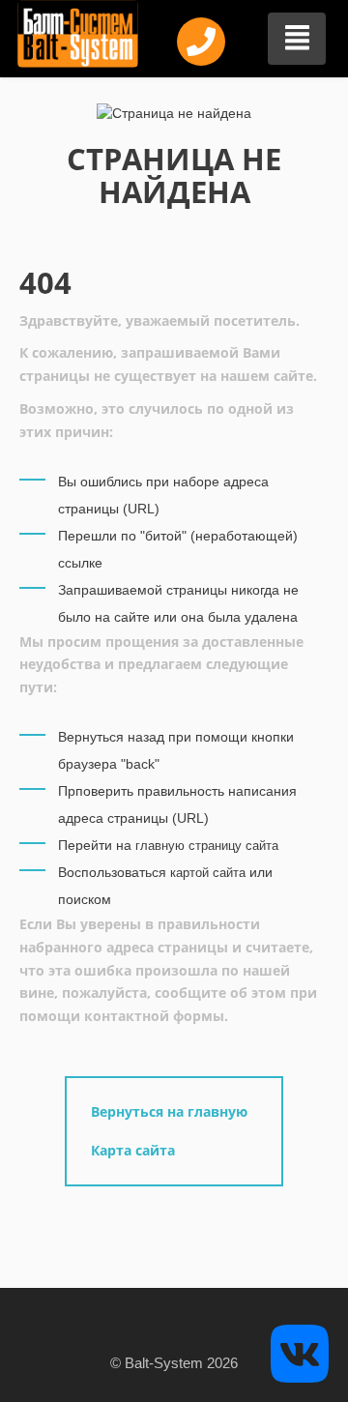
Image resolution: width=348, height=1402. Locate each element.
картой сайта (208, 872)
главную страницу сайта (206, 845)
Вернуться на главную (169, 1111)
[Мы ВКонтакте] (300, 1352)
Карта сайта (133, 1150)
